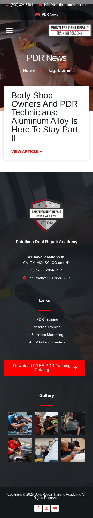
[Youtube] (55, 508)
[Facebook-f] (38, 508)
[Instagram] (46, 508)
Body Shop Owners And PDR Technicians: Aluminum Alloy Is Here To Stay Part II (44, 117)
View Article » (26, 151)
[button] (9, 30)
